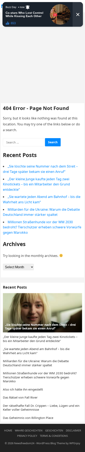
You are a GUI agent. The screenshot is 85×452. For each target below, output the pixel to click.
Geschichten (54, 430)
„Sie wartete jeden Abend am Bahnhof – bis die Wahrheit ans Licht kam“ (36, 351)
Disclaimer (73, 430)
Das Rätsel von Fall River (20, 397)
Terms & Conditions (54, 436)
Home (8, 430)
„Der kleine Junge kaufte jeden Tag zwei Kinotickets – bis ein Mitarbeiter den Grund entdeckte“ (36, 184)
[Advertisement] (42, 56)
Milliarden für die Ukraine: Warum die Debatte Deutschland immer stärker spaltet (36, 363)
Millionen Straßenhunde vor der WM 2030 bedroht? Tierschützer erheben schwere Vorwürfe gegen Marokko (42, 227)
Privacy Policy (27, 436)
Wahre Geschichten (28, 430)
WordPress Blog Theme (50, 443)
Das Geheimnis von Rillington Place (28, 418)
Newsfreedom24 (24, 443)
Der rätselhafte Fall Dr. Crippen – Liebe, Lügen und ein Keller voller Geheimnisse (41, 407)
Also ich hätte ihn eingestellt (23, 389)
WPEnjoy (74, 443)
